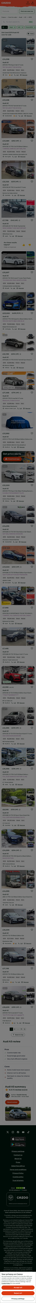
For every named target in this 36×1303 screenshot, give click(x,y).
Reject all (18, 1293)
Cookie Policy (5, 1283)
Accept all (18, 1288)
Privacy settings (18, 1299)
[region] (18, 1287)
